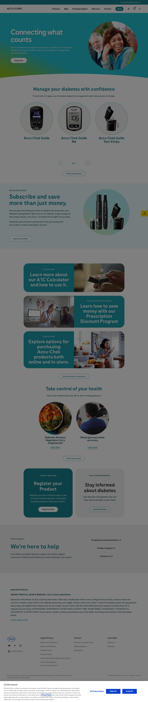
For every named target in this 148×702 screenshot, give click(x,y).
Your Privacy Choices (97, 691)
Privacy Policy (46, 695)
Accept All (129, 691)
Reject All (113, 691)
